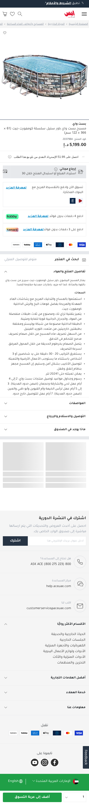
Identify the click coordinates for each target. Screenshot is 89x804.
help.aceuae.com (58, 586)
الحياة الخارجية (56, 24)
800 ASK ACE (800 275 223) (51, 564)
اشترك (15, 541)
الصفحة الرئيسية (78, 24)
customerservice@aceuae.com (49, 608)
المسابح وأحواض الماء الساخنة (25, 24)
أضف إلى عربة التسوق (32, 797)
